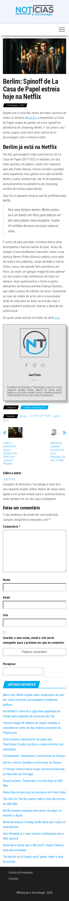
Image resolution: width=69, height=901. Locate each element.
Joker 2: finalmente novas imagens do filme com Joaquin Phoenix (10, 453)
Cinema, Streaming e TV (34, 407)
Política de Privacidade (21, 872)
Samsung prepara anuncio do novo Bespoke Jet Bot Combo (57, 451)
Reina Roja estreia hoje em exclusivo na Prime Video (34, 792)
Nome (6, 580)
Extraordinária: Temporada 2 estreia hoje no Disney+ (34, 756)
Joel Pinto (9, 479)
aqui (57, 318)
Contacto (14, 878)
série (5, 420)
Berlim (23, 416)
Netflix (32, 118)
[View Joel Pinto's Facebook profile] (26, 365)
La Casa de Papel (39, 415)
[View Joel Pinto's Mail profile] (43, 365)
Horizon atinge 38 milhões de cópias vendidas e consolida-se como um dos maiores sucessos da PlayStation (32, 728)
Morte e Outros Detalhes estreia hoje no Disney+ (32, 762)
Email (6, 597)
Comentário (11, 526)
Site (5, 615)
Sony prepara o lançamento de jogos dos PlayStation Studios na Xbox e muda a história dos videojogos (33, 744)
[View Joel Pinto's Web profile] (34, 365)
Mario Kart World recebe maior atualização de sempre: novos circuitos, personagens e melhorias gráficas (34, 700)
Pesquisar (9, 664)
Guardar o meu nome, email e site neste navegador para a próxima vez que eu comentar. (34, 640)
